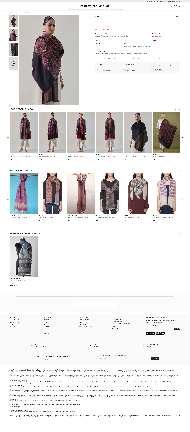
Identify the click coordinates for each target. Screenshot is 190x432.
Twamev (98, 375)
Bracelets (23, 395)
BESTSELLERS (47, 319)
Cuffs (19, 395)
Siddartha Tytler (96, 370)
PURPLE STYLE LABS (14, 319)
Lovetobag (124, 381)
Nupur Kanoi (165, 369)
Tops (54, 386)
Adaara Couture (136, 371)
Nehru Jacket (17, 390)
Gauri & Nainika (124, 369)
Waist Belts (60, 396)
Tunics (60, 386)
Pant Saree (140, 386)
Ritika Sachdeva (42, 383)
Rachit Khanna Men (28, 376)
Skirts (97, 386)
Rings (27, 395)
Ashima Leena (134, 370)
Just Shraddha (93, 381)
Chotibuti (26, 407)
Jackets (100, 386)
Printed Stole (131, 396)
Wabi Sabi (84, 375)
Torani (93, 371)
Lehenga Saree (129, 386)
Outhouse (56, 381)
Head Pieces (58, 395)
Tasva (11, 375)
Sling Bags (70, 396)
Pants (35, 390)
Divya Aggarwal (26, 371)
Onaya (119, 369)
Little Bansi (21, 407)
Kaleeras (49, 395)
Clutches (47, 396)
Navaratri (35, 411)
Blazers (74, 390)
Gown (45, 386)
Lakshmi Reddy (32, 407)
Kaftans (57, 386)
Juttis (39, 396)
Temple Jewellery (124, 395)
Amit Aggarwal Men (161, 375)
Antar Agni (35, 369)
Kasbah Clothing (77, 376)
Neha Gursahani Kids (69, 407)
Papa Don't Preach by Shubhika (16, 370)
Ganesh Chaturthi (45, 411)
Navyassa (45, 407)
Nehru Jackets (30, 404)
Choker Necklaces (13, 396)
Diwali (11, 411)
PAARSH (105, 376)
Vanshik (59, 375)
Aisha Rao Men (43, 376)
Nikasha (139, 370)
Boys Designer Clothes (14, 404)
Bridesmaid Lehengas (67, 386)
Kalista (136, 369)
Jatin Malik (12, 376)
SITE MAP (80, 331)
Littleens (76, 407)
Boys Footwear (69, 404)
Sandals (32, 396)
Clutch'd (51, 381)
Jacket (49, 404)
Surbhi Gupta (107, 371)
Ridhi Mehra (102, 369)
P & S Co (16, 407)
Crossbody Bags (76, 396)
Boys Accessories (76, 404)
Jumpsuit (126, 390)
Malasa (102, 371)
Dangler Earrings (156, 395)
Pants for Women (80, 386)
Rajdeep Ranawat (38, 370)
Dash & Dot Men (16, 375)
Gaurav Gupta (116, 370)
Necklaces (12, 395)
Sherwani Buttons (84, 390)
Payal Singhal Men (111, 376)
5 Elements (148, 381)
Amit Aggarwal (155, 370)
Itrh (127, 371)
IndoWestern (161, 390)
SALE (45, 324)
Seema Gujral (89, 370)
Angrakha (110, 390)
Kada (26, 396)
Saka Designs (81, 407)
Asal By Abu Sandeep (49, 369)
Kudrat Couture (84, 376)
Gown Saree (135, 386)
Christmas (57, 411)
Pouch (56, 396)
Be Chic (153, 381)
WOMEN (12, 1)
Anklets (74, 395)
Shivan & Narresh (113, 369)
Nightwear (119, 386)
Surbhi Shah (19, 371)
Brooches (36, 391)
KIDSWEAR (29, 1)
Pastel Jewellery (117, 395)
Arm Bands (70, 395)
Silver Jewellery (141, 395)
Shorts (67, 390)
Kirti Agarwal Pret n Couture (97, 407)
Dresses (41, 386)
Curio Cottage (12, 381)
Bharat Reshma (121, 375)
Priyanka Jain (49, 371)
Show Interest (107, 29)
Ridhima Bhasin (61, 370)
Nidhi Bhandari (143, 381)
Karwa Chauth (68, 411)
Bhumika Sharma (171, 370)
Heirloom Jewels (80, 395)
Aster (68, 381)
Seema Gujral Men (155, 376)
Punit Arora (118, 376)
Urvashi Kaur (165, 371)
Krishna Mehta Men (138, 375)
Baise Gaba (96, 369)
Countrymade (28, 375)
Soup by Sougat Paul (57, 371)
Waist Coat (43, 390)
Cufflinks (148, 390)
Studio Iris (142, 371)
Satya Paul (30, 369)
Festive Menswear (13, 391)
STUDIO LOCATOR (14, 324)
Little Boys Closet (39, 407)
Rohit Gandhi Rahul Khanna (125, 370)
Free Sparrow (61, 407)
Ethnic (152, 390)
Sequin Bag (104, 396)
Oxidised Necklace (21, 396)
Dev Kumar (131, 375)
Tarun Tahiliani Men (170, 375)
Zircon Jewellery (110, 395)
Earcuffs (53, 395)
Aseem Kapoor (172, 371)
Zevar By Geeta (76, 381)
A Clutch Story (136, 381)
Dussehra (39, 411)
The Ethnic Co (109, 375)
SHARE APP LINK (177, 328)
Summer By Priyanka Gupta (88, 369)
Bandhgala (114, 390)
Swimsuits (110, 386)
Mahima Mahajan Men (92, 376)
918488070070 (176, 1)
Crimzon (51, 383)
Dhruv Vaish (22, 375)
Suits (32, 390)
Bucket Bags (83, 396)
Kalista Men (71, 376)
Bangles (30, 395)
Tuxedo (105, 390)
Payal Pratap (25, 370)
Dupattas (114, 386)
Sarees (24, 386)
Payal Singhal (110, 370)
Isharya (17, 381)
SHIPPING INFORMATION (84, 319)
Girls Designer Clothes (14, 400)
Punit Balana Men (152, 375)
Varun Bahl (144, 370)
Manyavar (107, 369)
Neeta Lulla (149, 370)
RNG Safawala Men (133, 376)
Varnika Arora (34, 381)
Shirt (56, 404)
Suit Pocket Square (54, 390)
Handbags (52, 396)
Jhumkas (162, 395)
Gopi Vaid (64, 371)
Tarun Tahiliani (103, 370)
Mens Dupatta (120, 390)
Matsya (89, 371)
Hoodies (60, 390)
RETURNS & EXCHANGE (83, 322)
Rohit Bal (72, 370)
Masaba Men (100, 376)
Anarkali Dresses (50, 400)
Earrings (16, 395)
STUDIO (36, 1)
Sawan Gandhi (84, 371)
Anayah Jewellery (117, 381)
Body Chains (64, 395)
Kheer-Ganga (103, 375)
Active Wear (24, 391)
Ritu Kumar (67, 370)
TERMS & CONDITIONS (83, 324)
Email (149, 325)
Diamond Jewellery (133, 395)
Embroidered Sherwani (42, 404)
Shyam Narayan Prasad (35, 371)
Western (156, 390)
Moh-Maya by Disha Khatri (25, 381)
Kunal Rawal (93, 375)
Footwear (29, 391)
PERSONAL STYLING (49, 331)
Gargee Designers (64, 376)
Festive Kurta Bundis (168, 390)
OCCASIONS (47, 333)
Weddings (62, 411)
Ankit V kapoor (35, 375)
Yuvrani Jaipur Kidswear (53, 407)
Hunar (71, 381)
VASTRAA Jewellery (62, 381)
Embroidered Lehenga (27, 400)
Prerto (47, 383)
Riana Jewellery (110, 381)
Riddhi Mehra (54, 370)
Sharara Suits (35, 400)
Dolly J (55, 369)
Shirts (21, 390)
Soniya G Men (163, 376)
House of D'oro (100, 381)
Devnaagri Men (145, 375)
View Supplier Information (158, 36)
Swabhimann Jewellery (85, 381)
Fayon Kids (12, 407)
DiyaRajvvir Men (56, 376)
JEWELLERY (23, 1)
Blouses (123, 386)
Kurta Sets (20, 386)
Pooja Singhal (24, 369)
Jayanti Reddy (131, 369)
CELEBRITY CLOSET (48, 328)
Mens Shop (175, 390)
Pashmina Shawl (115, 396)
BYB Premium (106, 407)
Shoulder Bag (98, 396)
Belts (36, 396)
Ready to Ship (146, 386)
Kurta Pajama (94, 390)
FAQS (79, 328)
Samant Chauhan (13, 371)
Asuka (88, 375)
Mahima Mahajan (150, 369)
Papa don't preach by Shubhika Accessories (18, 383)
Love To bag (40, 381)
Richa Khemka (122, 371)
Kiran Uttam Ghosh (142, 369)
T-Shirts (70, 390)
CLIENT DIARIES (47, 335)
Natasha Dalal (18, 369)
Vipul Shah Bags (164, 381)
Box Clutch (109, 396)
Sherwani (25, 390)
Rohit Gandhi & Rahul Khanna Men (144, 376)
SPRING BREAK (169, 376)
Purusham (115, 375)
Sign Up (155, 358)
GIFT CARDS (47, 326)
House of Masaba (70, 371)
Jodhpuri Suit (100, 390)
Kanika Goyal (43, 371)
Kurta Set (41, 400)
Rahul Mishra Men (124, 376)
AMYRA (169, 381)
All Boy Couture (88, 407)
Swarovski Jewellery (102, 395)
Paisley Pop (30, 383)
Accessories (130, 390)
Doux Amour (129, 381)
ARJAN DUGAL (49, 376)
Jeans (89, 390)
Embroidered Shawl (124, 396)
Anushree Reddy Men (19, 376)
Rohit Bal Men (79, 375)
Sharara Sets (49, 386)
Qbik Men (176, 375)
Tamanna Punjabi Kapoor (150, 371)
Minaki (105, 381)
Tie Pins (47, 390)
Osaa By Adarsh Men (77, 369)
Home (11, 12)
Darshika (126, 375)
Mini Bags (89, 396)
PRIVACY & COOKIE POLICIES (85, 326)
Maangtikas (44, 395)
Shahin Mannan (159, 371)
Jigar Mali (130, 371)
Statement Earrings (148, 395)
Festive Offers (152, 386)
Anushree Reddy (41, 369)
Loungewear (136, 390)
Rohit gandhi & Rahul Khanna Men (68, 375)
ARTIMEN (34, 376)
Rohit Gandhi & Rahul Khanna (80, 370)
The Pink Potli (46, 381)
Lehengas (11, 386)
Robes (63, 390)
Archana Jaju (113, 371)
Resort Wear (87, 386)
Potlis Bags (43, 396)
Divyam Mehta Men (42, 375)
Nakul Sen (160, 369)
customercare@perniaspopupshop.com (123, 323)
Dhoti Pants (74, 386)
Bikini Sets (93, 386)
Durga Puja (52, 411)
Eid (24, 411)
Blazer (53, 404)
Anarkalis (16, 386)
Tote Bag (93, 396)
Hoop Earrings (172, 395)
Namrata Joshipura (163, 370)
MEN (17, 1)
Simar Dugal (97, 371)
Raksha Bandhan (28, 411)
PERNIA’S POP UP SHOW (16, 322)
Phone (154, 325)
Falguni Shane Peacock (62, 369)
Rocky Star (70, 369)
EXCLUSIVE (46, 322)
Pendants (86, 395)
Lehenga (21, 400)
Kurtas (29, 390)
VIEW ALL (177, 109)
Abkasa (38, 376)
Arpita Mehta (77, 371)
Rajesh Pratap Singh (47, 370)
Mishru (156, 369)
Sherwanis (37, 386)
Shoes (29, 396)
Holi (13, 411)
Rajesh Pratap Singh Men (52, 375)
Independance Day (19, 411)
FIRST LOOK (42, 1)
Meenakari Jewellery (93, 395)
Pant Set (19, 391)
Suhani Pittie (35, 383)
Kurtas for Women (30, 386)
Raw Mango (12, 369)
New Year (73, 411)
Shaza (99, 16)
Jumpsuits (105, 386)
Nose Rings (39, 395)
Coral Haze (157, 381)
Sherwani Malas (143, 390)
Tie (32, 391)
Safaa (118, 371)
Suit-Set (78, 390)
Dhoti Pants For (61, 400)
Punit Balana (31, 370)
